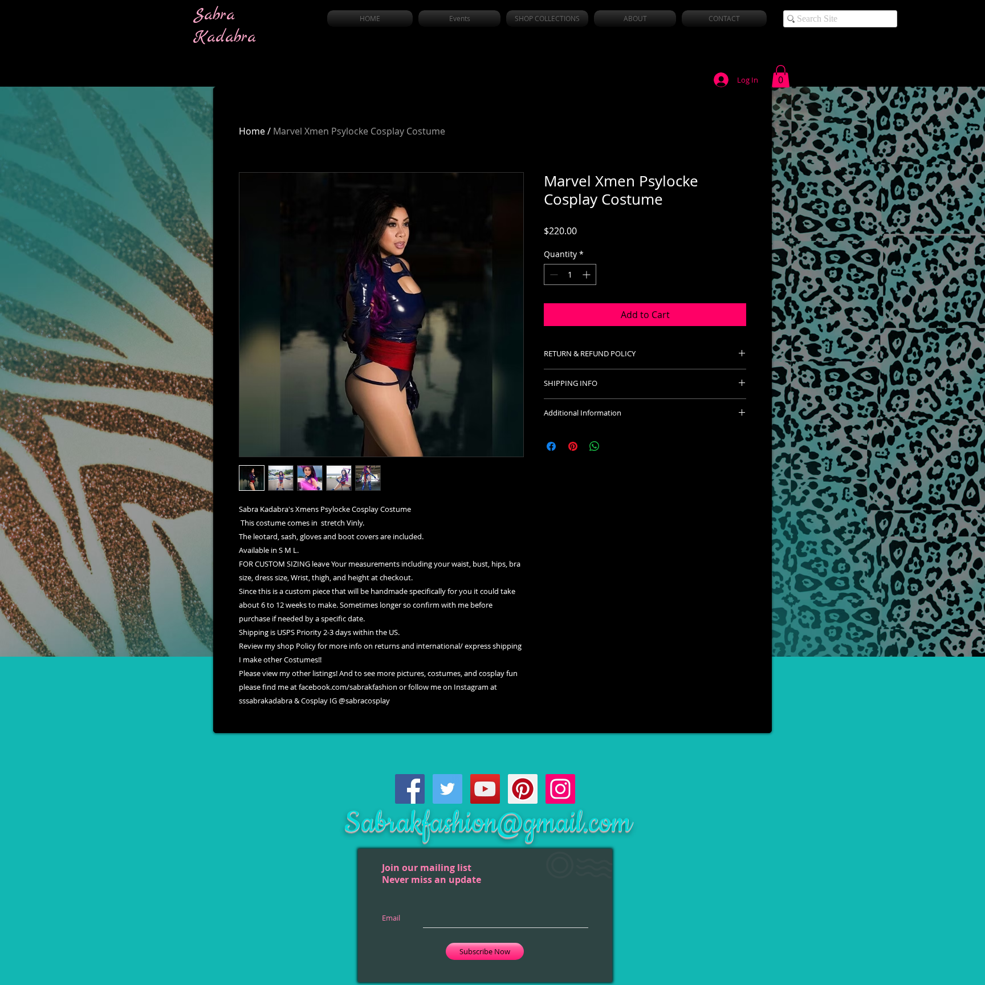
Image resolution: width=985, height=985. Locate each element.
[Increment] (587, 274)
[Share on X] (616, 446)
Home (252, 131)
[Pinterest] (523, 789)
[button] (780, 76)
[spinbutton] (570, 274)
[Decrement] (553, 274)
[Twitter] (447, 789)
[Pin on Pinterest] (573, 446)
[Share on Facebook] (551, 446)
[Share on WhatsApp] (594, 446)
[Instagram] (560, 789)
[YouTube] (485, 789)
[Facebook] (410, 789)
